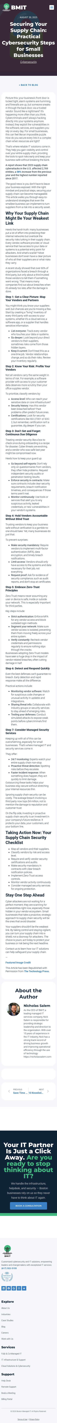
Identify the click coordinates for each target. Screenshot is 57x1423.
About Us (5, 1308)
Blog (3, 1326)
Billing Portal (6, 1399)
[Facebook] (9, 1288)
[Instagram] (19, 1288)
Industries (5, 1314)
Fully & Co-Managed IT (11, 1353)
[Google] (14, 1288)
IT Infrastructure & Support (13, 1360)
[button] (51, 7)
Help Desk (6, 1380)
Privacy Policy (34, 1419)
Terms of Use (22, 1419)
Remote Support (8, 1387)
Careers (5, 1333)
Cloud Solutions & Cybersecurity (15, 1366)
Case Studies (7, 1320)
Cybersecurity (28, 61)
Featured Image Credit (18, 962)
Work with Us (7, 1339)
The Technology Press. (37, 971)
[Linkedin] (3, 1288)
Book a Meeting (8, 1393)
